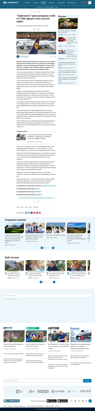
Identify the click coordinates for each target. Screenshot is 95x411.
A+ (55, 56)
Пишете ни (57, 406)
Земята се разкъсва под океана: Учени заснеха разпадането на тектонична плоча (67, 79)
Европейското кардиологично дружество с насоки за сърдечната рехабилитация (80, 346)
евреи (30, 207)
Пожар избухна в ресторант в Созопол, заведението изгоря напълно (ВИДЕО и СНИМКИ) (14, 273)
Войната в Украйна (50, 7)
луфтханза (36, 207)
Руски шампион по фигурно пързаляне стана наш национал (35, 361)
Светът (43, 2)
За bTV (5, 406)
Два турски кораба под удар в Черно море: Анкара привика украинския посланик (72, 40)
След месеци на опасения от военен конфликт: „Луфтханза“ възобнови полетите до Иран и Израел (39, 136)
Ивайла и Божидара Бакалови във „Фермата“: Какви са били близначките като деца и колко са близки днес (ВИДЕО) (57, 357)
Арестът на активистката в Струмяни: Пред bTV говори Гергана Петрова (36, 273)
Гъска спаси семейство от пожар (55, 235)
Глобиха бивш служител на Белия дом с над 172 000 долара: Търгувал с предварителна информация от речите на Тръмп (14, 238)
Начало (34, 11)
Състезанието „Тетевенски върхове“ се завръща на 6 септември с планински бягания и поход (76, 237)
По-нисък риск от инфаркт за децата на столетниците (80, 363)
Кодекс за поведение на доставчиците (35, 406)
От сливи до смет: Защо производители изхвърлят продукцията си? (56, 273)
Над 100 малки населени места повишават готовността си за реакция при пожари (72, 53)
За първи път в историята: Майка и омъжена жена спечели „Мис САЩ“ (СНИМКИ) (58, 366)
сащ (22, 207)
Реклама (10, 406)
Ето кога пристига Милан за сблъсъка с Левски (35, 345)
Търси (87, 380)
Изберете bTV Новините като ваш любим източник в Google (37, 198)
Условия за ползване (49, 406)
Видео (56, 7)
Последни (27, 2)
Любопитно (52, 2)
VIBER (37, 188)
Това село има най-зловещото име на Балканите (13, 345)
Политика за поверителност (19, 406)
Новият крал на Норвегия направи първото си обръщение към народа (67, 71)
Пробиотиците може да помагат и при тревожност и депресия (80, 356)
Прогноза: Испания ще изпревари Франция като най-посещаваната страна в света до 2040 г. (13, 360)
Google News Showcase (48, 185)
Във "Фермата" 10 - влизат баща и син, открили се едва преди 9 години (58, 346)
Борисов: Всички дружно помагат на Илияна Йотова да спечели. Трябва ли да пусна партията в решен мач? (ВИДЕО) (78, 273)
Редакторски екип (24, 56)
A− (51, 56)
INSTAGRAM (37, 191)
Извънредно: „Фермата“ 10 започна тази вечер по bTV (67, 31)
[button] (42, 248)
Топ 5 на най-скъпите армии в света (14, 353)
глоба (26, 207)
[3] (84, 2)
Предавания (61, 2)
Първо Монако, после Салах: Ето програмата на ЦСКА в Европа (35, 354)
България (35, 2)
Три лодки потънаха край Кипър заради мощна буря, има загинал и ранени (67, 64)
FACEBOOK (39, 194)
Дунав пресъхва (40, 7)
